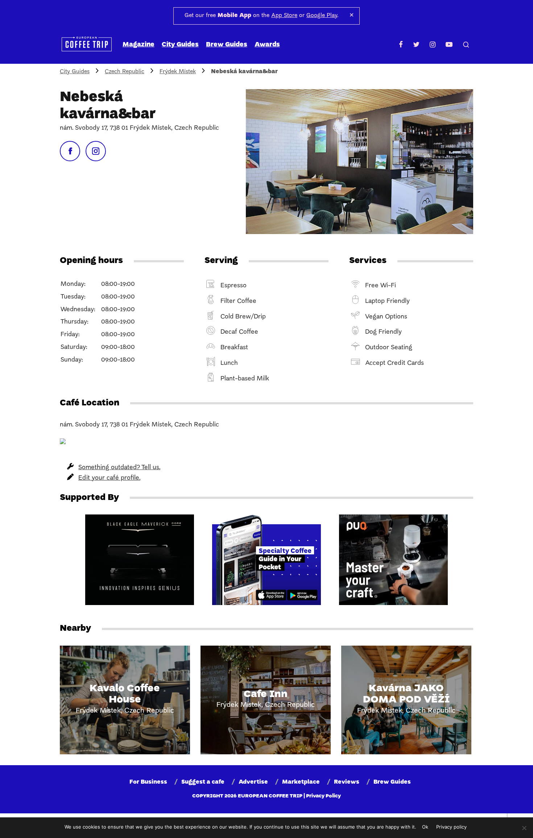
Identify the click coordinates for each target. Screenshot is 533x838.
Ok (425, 827)
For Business (148, 782)
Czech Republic (124, 72)
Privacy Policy (323, 796)
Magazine (138, 45)
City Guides (180, 45)
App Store (284, 15)
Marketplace (301, 782)
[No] (524, 827)
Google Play (321, 15)
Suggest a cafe (202, 782)
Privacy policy (451, 827)
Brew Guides (226, 45)
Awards (267, 45)
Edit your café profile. (109, 478)
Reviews (346, 782)
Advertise (253, 782)
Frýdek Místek (178, 72)
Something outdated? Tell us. (119, 467)
